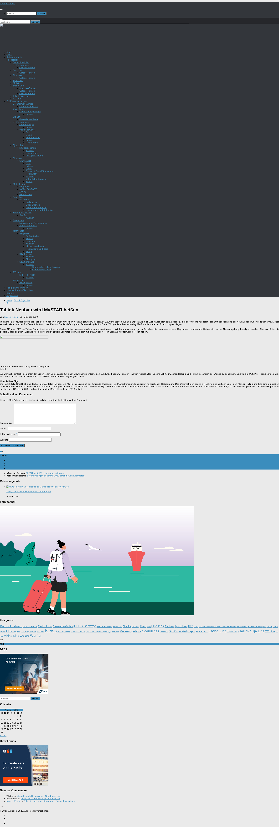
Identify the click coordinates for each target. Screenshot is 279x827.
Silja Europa (25, 254)
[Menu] (1, 9)
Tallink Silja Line (21, 96)
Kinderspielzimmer (35, 246)
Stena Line (18, 85)
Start (8, 52)
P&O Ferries (91, 632)
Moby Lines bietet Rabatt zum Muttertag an (28, 491)
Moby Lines (19, 184)
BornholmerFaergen (23, 103)
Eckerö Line (117, 627)
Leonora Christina (28, 106)
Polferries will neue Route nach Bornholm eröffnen (49, 801)
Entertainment (33, 137)
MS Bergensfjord (27, 148)
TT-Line (17, 98)
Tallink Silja (18, 230)
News (9, 54)
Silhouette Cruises (22, 212)
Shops (29, 251)
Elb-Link (17, 116)
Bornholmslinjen (21, 62)
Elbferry (135, 626)
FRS (190, 626)
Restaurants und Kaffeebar (39, 210)
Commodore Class (41, 269)
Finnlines (17, 75)
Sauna (29, 181)
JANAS (22, 192)
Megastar (24, 233)
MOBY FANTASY (28, 189)
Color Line (18, 109)
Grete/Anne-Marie (28, 119)
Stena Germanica (28, 225)
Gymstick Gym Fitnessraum (40, 171)
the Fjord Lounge (34, 155)
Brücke (29, 166)
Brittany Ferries (30, 626)
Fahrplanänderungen (17, 287)
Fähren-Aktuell (7, 3)
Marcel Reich (11, 317)
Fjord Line (18, 80)
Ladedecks (31, 202)
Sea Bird (23, 215)
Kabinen (30, 114)
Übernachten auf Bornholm (20, 290)
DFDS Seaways (21, 65)
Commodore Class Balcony (46, 267)
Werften (36, 636)
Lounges (30, 241)
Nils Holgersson (27, 274)
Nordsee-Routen (27, 88)
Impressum (12, 295)
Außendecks (32, 236)
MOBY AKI (24, 186)
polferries (115, 632)
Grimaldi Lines (204, 627)
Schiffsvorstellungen (16, 101)
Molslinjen (18, 83)
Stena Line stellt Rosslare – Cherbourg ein (38, 796)
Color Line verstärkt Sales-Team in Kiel (40, 798)
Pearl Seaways (27, 129)
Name (4, 428)
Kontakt (10, 293)
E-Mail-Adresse (8, 434)
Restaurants (32, 142)
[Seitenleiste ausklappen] (1, 451)
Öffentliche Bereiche (36, 179)
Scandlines (18, 197)
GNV (196, 627)
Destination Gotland (63, 626)
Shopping (31, 259)
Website (4, 439)
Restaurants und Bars (37, 249)
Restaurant (31, 173)
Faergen (17, 70)
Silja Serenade (26, 262)
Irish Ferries (231, 626)
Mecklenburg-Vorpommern (33, 223)
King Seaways (26, 124)
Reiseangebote (14, 57)
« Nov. (3, 735)
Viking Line (18, 280)
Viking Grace (25, 282)
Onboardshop (33, 205)
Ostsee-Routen (27, 67)
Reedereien (12, 59)
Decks (29, 135)
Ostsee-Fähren (27, 93)
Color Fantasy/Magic (30, 111)
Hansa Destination (217, 627)
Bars (28, 132)
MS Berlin (24, 199)
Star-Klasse (25, 160)
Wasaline (24, 635)
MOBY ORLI (25, 194)
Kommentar (6, 423)
